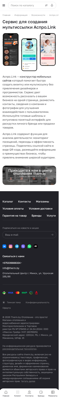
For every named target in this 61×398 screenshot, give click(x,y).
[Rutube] (36, 246)
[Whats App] (29, 246)
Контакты (24, 201)
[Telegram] (17, 246)
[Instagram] (11, 246)
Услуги (51, 215)
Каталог (8, 201)
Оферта (7, 307)
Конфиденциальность (37, 302)
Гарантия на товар (15, 215)
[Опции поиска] (45, 5)
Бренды (37, 215)
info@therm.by (11, 268)
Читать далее (28, 381)
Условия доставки (40, 208)
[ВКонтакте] (4, 246)
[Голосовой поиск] (52, 5)
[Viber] (23, 246)
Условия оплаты (13, 208)
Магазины (42, 201)
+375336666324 (11, 262)
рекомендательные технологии (19, 349)
